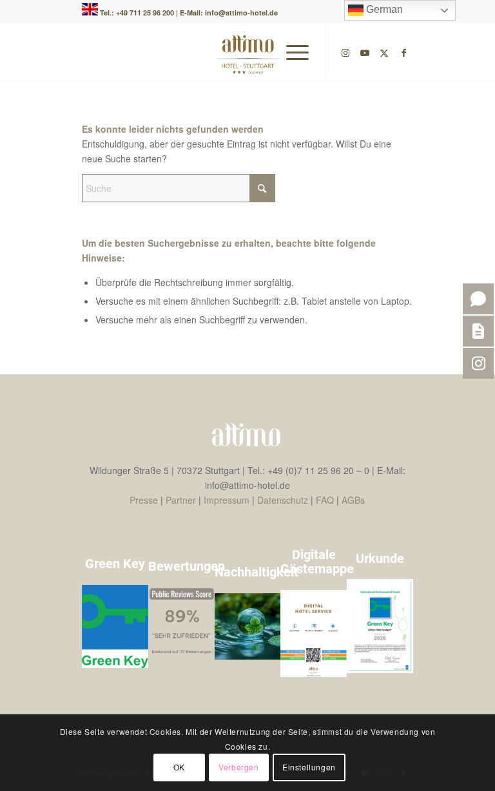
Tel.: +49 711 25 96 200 (138, 12)
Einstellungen (309, 766)
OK (179, 766)
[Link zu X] (384, 52)
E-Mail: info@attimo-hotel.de (229, 12)
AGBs (353, 499)
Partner (181, 499)
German (383, 9)
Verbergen (238, 766)
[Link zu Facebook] (403, 52)
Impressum (226, 499)
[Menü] (291, 52)
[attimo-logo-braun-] (247, 52)
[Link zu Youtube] (364, 52)
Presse (144, 499)
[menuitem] (291, 52)
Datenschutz (282, 499)
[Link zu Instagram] (345, 52)
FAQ (325, 499)
